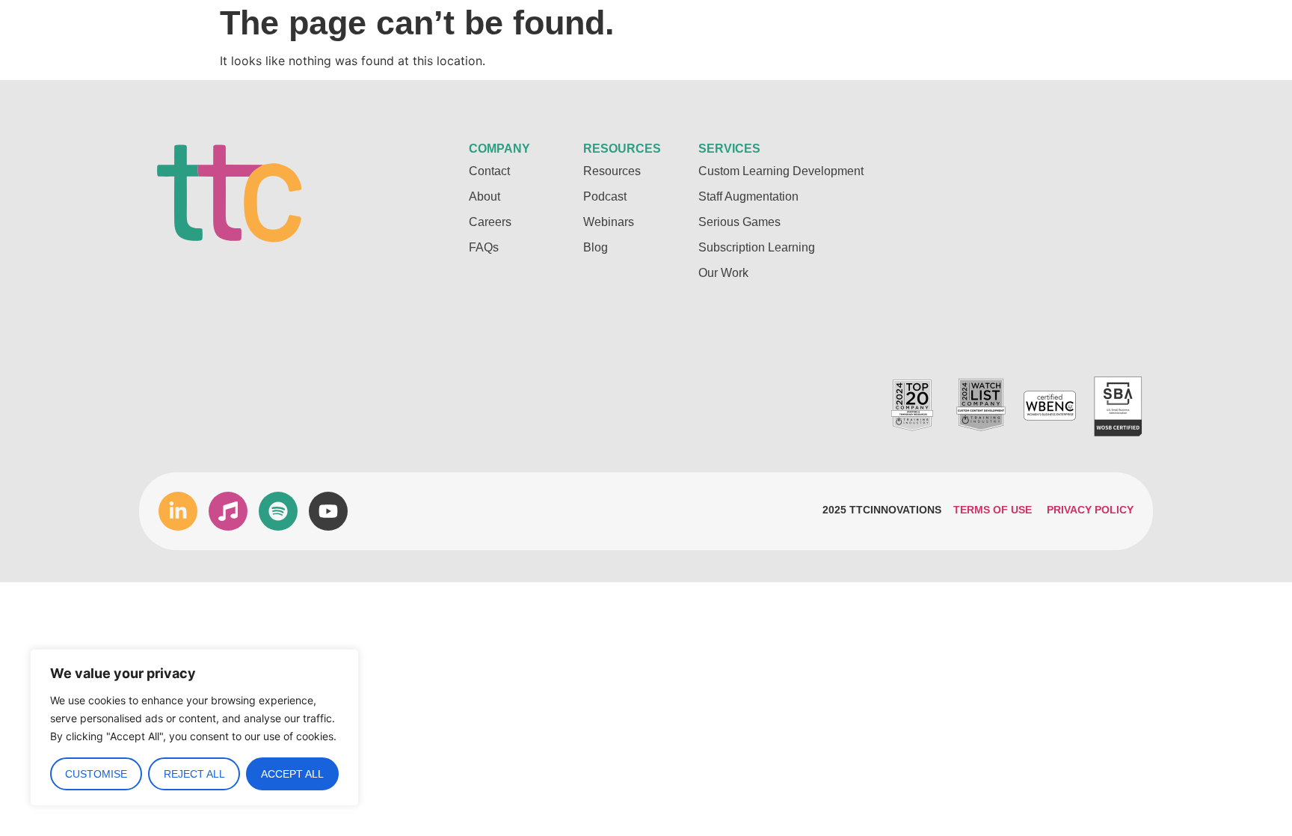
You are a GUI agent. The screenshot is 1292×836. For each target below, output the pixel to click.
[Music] (228, 511)
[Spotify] (278, 511)
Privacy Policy (1090, 510)
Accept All (292, 774)
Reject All (194, 774)
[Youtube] (328, 511)
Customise (96, 774)
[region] (194, 727)
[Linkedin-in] (178, 511)
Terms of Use (992, 510)
